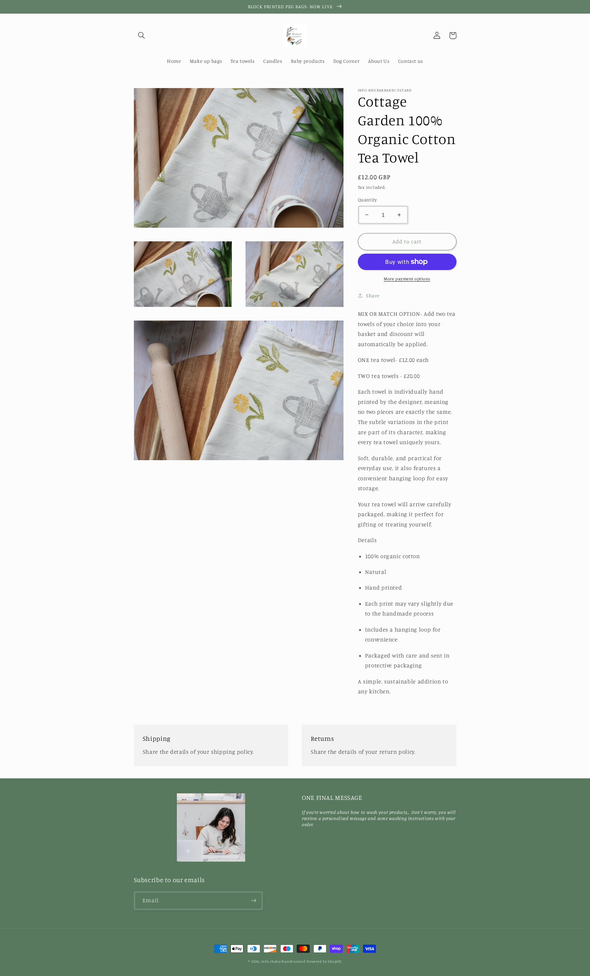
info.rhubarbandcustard (283, 961)
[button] (142, 35)
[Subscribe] (253, 900)
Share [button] (373, 295)
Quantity (367, 199)
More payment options (407, 278)
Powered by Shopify (324, 961)
